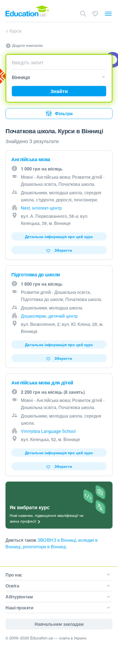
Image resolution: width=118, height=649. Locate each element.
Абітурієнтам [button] (19, 596)
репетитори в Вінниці (44, 546)
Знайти (59, 91)
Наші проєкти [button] (19, 607)
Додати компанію (27, 45)
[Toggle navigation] (108, 14)
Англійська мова (30, 159)
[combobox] (57, 62)
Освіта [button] (12, 586)
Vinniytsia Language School (48, 431)
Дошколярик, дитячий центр (49, 316)
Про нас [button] (13, 575)
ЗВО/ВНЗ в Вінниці (56, 540)
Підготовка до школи (35, 274)
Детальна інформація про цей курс (59, 236)
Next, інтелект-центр (41, 208)
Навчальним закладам (59, 624)
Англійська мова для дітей (42, 382)
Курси (15, 31)
